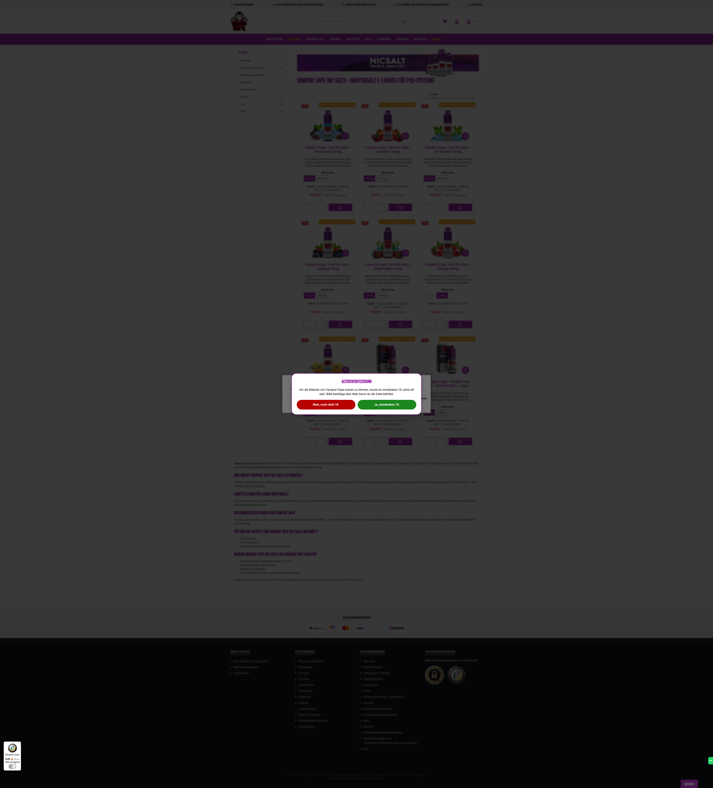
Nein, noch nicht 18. (326, 404)
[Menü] (19, 744)
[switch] (12, 766)
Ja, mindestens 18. (387, 404)
